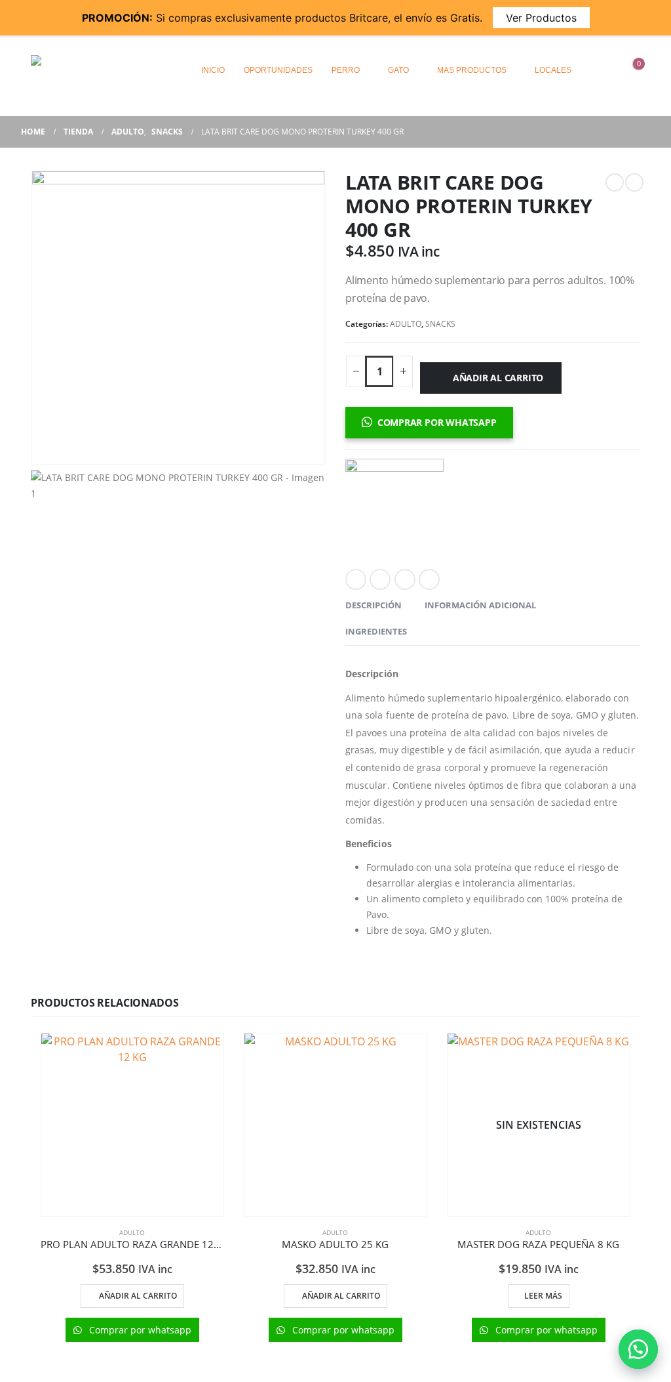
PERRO (346, 70)
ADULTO (405, 323)
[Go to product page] (132, 1125)
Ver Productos (541, 17)
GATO (398, 70)
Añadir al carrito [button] (138, 1295)
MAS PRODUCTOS (472, 70)
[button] (638, 1349)
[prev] (614, 182)
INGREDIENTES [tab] (376, 631)
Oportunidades (278, 70)
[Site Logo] (86, 70)
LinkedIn (404, 579)
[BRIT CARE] (394, 508)
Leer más (543, 1295)
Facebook (355, 579)
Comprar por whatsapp (437, 422)
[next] (634, 182)
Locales (553, 70)
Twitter (380, 579)
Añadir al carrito (498, 377)
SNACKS (440, 323)
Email (429, 579)
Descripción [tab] (373, 605)
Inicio (213, 70)
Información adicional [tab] (480, 605)
